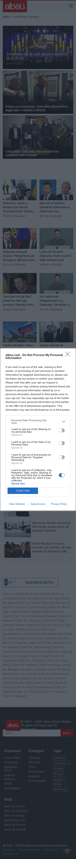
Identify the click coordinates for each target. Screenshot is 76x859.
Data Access (38, 503)
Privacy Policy (59, 503)
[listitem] (38, 421)
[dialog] (38, 429)
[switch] (62, 430)
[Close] (68, 355)
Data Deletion (17, 503)
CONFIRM (23, 490)
